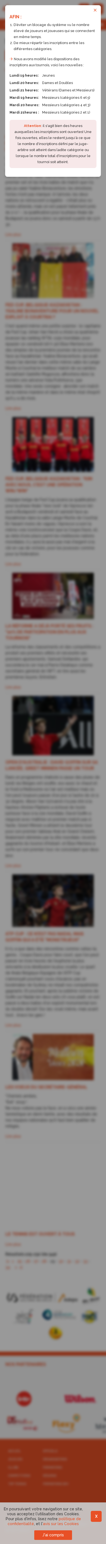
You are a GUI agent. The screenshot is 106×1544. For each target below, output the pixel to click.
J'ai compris (53, 1535)
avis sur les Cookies (61, 1524)
